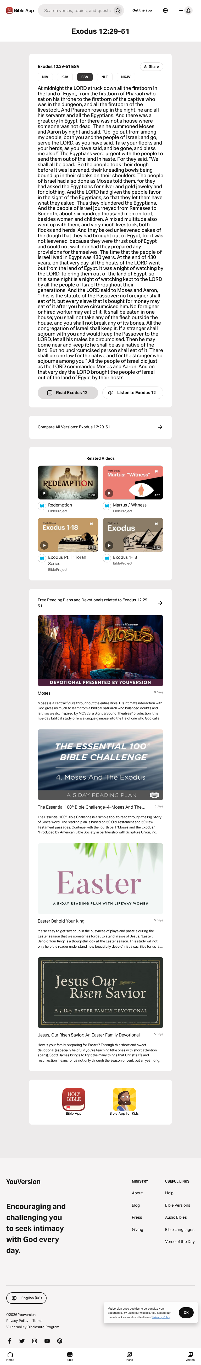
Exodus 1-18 (130, 557)
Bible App (73, 1113)
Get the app (142, 10)
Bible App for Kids (124, 1113)
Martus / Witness (135, 505)
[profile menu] (185, 10)
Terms (37, 1320)
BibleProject (58, 511)
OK (186, 1312)
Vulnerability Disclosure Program (32, 1327)
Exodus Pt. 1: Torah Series (67, 560)
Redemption (65, 505)
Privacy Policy (17, 1320)
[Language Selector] (165, 10)
